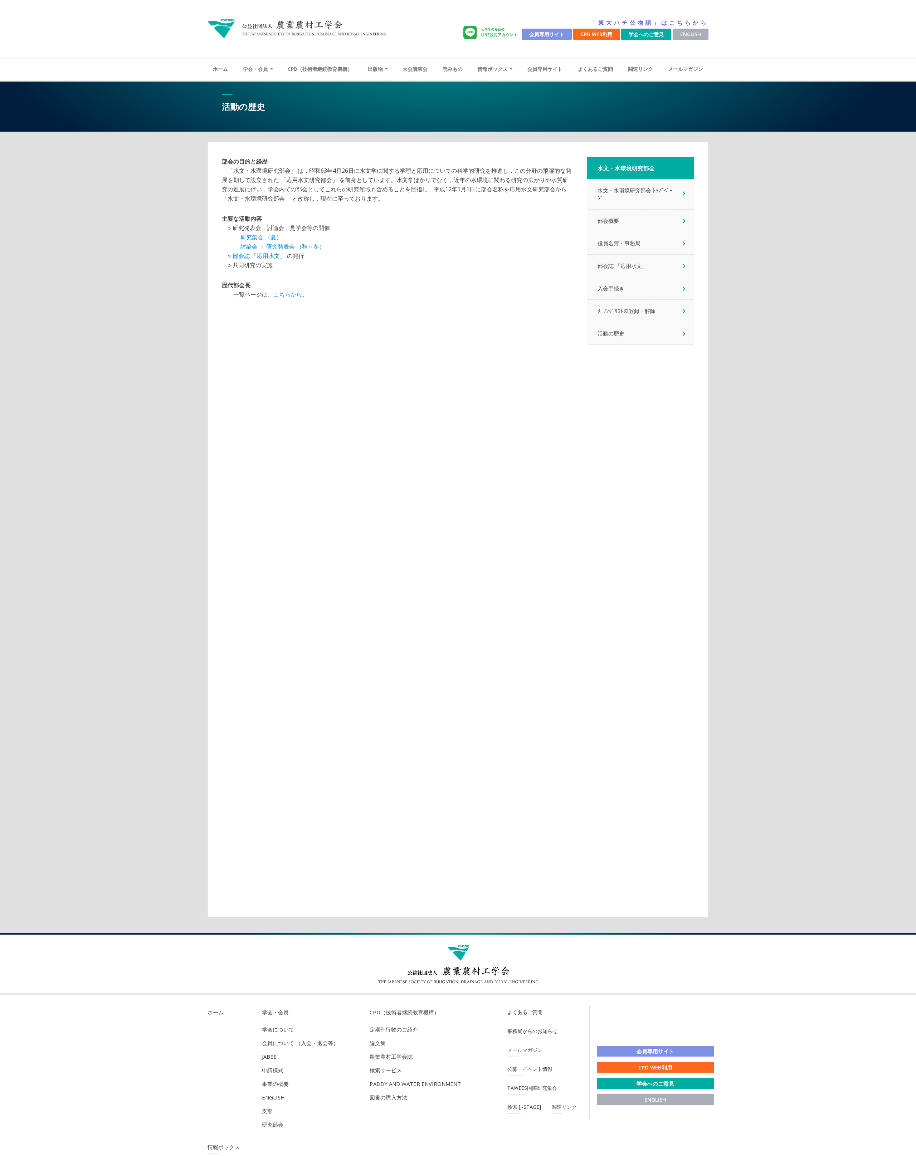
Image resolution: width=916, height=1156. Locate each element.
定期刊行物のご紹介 (394, 1029)
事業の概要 (275, 1083)
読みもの (453, 68)
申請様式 (272, 1070)
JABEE (269, 1056)
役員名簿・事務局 (619, 243)
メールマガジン (685, 68)
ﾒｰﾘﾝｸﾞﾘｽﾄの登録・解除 (627, 310)
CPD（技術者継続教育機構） (320, 68)
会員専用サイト (546, 34)
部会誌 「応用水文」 (259, 256)
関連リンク (640, 68)
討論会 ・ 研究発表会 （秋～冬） (282, 246)
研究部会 (272, 1124)
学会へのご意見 (646, 34)
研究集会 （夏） (261, 237)
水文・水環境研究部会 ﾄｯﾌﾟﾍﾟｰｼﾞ (635, 194)
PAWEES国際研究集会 (532, 1087)
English (690, 34)
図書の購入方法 (388, 1097)
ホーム (220, 68)
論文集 (378, 1043)
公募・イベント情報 (529, 1069)
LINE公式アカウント (491, 33)
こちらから (287, 294)
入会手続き (611, 288)
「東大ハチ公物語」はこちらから (649, 22)
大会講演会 (415, 68)
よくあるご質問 (595, 68)
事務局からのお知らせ (532, 1031)
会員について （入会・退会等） (300, 1043)
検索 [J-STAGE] (524, 1106)
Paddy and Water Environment (415, 1083)
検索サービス (386, 1070)
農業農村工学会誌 (391, 1056)
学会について (278, 1029)
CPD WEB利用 (597, 34)
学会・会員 (255, 68)
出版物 (375, 68)
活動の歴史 (611, 333)
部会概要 (608, 220)
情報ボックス (493, 68)
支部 (267, 1111)
